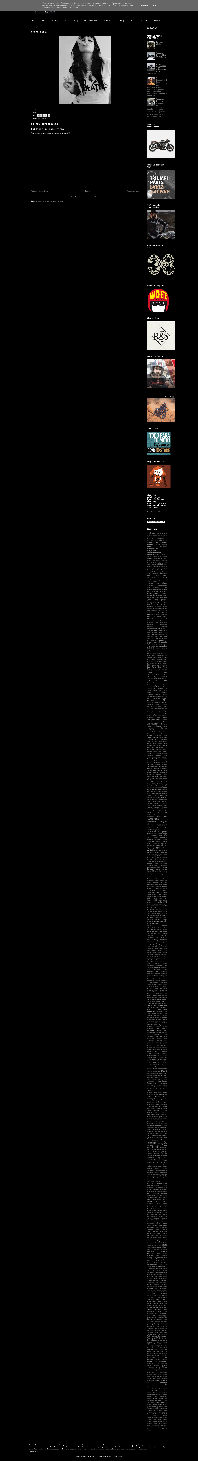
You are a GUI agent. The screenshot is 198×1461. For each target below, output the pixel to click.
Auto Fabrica (161, 583)
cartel (155, 687)
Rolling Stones (162, 1197)
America (161, 566)
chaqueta (151, 694)
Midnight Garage (152, 1057)
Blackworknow (151, 628)
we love (152, 1390)
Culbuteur (164, 734)
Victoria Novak (162, 1376)
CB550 (165, 690)
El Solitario (157, 789)
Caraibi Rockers (153, 683)
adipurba (164, 560)
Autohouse (152, 585)
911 (159, 554)
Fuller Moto (152, 832)
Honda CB (151, 888)
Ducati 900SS (162, 778)
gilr (163, 845)
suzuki (164, 1290)
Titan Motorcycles (159, 1340)
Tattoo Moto (163, 1307)
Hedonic (164, 871)
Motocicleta (152, 1081)
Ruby (160, 1208)
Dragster (159, 774)
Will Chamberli (162, 1394)
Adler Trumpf (151, 562)
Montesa (150, 1071)
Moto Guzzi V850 (161, 1077)
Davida (150, 751)
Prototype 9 (150, 1159)
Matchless (151, 1042)
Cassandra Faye (162, 688)
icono (160, 919)
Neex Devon (155, 1104)
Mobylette (164, 1061)
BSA (155, 654)
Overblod (164, 1127)
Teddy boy (162, 1311)
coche (165, 712)
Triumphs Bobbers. (160, 100)
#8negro (153, 533)
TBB (165, 1309)
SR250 (153, 1268)
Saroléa (158, 1218)
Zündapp (149, 1430)
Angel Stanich (162, 571)
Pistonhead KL (162, 1149)
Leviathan (151, 1003)
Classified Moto (161, 706)
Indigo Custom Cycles (155, 927)
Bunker (165, 661)
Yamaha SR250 (151, 1406)
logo (161, 1007)
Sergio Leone (152, 1233)
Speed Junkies (156, 1261)
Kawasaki (157, 967)
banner (150, 593)
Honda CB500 (156, 896)
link (165, 1005)
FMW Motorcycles (152, 813)
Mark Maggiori (158, 1038)
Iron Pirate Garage (160, 933)
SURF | (66, 21)
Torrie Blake (156, 1351)
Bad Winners (163, 589)
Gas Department (152, 835)
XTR (149, 1402)
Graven (149, 857)
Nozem (165, 1118)
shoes (165, 1239)
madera (164, 1024)
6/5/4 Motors (155, 540)
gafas (149, 834)
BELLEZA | (145, 21)
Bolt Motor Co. (153, 640)
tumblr (151, 1361)
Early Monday (158, 784)
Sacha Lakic (154, 1214)
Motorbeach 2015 (161, 1087)
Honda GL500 (162, 906)
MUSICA (157, 21)
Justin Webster (161, 960)
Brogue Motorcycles (154, 650)
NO (162, 1108)
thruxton (164, 1336)
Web (157, 1391)
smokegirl (152, 1253)
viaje (154, 1376)
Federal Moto (162, 805)
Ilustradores (153, 924)
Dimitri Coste (156, 762)
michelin (164, 1053)
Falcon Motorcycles (154, 801)
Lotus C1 (158, 1017)
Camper (164, 678)
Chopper (159, 78)
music (150, 1097)
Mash (165, 1040)
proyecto (157, 1159)
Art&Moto (150, 580)
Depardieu (158, 757)
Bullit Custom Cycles (153, 659)
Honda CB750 (152, 900)
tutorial (149, 1363)
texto (150, 1315)
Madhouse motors (155, 1026)
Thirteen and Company (157, 1332)
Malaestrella (150, 1032)
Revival (165, 1182)
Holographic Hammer (154, 886)
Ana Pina (158, 568)
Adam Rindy (158, 558)
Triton (157, 1355)
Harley (159, 867)
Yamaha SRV (163, 1408)
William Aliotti (153, 1396)
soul (149, 1259)
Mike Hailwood (162, 1057)
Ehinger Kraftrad (156, 787)
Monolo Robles (152, 1068)
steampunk (163, 1272)
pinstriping (163, 1147)
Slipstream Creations (160, 1249)
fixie (151, 811)
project (160, 1157)
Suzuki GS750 (152, 1295)
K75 (152, 961)
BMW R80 (159, 636)
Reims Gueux (152, 1176)
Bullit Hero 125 (152, 661)
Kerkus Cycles (151, 977)
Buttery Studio (162, 663)
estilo (158, 797)
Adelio (165, 558)
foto (165, 816)
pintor (149, 1149)
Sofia (159, 1255)
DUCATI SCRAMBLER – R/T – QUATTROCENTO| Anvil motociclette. (156, 69)
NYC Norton (151, 1121)
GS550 (165, 857)
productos (152, 1157)
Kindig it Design (160, 980)
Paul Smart (160, 1137)
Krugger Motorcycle (154, 986)
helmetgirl (151, 875)
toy (148, 1353)
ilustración (162, 921)
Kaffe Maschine (158, 961)
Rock (150, 1193)
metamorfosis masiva (157, 1051)
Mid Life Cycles (162, 1055)
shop (158, 1241)
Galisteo (153, 833)
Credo (165, 732)
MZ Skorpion (157, 1101)
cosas (149, 732)
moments (154, 1065)
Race (165, 1163)
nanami (164, 1101)
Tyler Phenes (156, 1363)
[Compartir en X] (44, 115)
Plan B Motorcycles (154, 1151)
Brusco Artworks (161, 651)
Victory (150, 1378)
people (149, 1141)
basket (150, 599)
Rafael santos (158, 1166)
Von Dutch (160, 1385)
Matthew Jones (152, 1044)
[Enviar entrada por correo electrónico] (34, 115)
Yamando (150, 1423)
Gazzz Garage (162, 835)
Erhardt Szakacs (158, 795)
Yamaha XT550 (152, 1419)
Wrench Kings (159, 1398)
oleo (156, 1127)
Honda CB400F (157, 894)
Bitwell (161, 619)
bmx (165, 636)
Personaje (152, 1143)
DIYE (163, 768)
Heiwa (159, 873)
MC (162, 1045)
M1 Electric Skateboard (154, 1021)
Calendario (151, 673)
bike (149, 615)
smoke (44, 118)
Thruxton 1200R (153, 1338)
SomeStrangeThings (161, 1257)
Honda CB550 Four (160, 898)
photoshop (152, 1145)
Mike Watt (156, 1059)
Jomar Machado (155, 954)
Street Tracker (155, 1282)
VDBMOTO (163, 1372)
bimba (165, 616)
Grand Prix (164, 856)
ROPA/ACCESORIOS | (91, 21)
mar (166, 1032)
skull (150, 1249)
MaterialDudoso (161, 1042)
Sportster (162, 1266)
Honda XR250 (157, 913)
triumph (151, 1359)
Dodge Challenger (153, 772)
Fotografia (153, 819)
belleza (150, 605)
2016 (165, 535)
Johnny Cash (162, 950)
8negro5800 (163, 546)
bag (154, 591)
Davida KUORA (158, 751)
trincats (149, 1355)
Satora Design (154, 1222)
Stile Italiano (159, 1276)
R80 (159, 1163)
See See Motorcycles (160, 1231)
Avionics (156, 587)
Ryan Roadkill (159, 1212)
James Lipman (155, 943)
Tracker (156, 1353)
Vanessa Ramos (155, 1371)
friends (155, 826)
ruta (153, 1212)
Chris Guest (159, 696)
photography (162, 1143)
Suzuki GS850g (162, 1295)
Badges (149, 591)
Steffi (149, 1274)
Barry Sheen (151, 597)
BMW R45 (158, 634)
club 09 (151, 710)
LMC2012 (153, 1007)
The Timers (157, 1330)
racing (160, 1165)
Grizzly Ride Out (157, 857)
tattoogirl (151, 1309)
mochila (150, 1062)
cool (161, 724)
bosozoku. (156, 646)
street (161, 1280)
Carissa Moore (162, 685)
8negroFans (152, 550)
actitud (150, 558)
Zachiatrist (164, 1425)
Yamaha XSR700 (152, 1417)
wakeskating (151, 1389)
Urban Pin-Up (161, 1367)
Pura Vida (164, 1159)
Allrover (156, 566)
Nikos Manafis (151, 1108)
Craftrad (155, 732)
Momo (160, 1065)
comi (159, 717)
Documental (158, 770)
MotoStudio (159, 1092)
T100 (165, 1297)
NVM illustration (162, 1120)
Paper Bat (159, 1133)
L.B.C (157, 988)
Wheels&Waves (152, 1394)
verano (165, 1374)
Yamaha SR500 (153, 1408)
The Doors (161, 1317)
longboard (151, 1011)
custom (156, 737)
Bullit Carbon (162, 657)
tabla (153, 1299)
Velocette (150, 1374)
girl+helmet (151, 850)
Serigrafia (164, 1233)
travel (165, 1353)
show (149, 1243)
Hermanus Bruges (155, 878)
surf (153, 1288)
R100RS (150, 1163)
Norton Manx (163, 1116)
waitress (164, 1387)
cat (161, 690)
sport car (155, 1266)
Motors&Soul (151, 1092)
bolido (161, 638)
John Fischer (152, 950)
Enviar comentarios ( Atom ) (90, 197)
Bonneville (163, 640)
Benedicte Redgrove (155, 606)
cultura (151, 735)
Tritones (164, 1357)
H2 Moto (155, 861)
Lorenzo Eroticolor (158, 1013)
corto (159, 730)
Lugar (165, 1019)
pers (165, 1141)
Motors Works (162, 1091)
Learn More (144, 5)
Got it (153, 5)
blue (162, 628)
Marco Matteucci (155, 1034)
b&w (165, 587)
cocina (149, 714)
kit (166, 980)
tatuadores (159, 1309)
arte (155, 580)
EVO (148, 799)
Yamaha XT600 (162, 1419)
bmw (157, 630)
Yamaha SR (162, 1404)
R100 (165, 1161)
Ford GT (164, 813)
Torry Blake (163, 1351)
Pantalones (151, 1133)
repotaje (158, 1180)
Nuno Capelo (152, 1120)
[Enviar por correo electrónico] (38, 115)
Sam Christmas (153, 1216)
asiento (164, 580)
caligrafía (157, 676)
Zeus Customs (152, 1427)
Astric (150, 582)
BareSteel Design (161, 595)
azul (162, 587)
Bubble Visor (151, 655)
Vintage (163, 1383)
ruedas (165, 1208)
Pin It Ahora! (35, 110)
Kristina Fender (162, 984)
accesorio (154, 556)
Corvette (164, 730)
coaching (159, 712)
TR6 (152, 1353)
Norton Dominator (161, 1114)
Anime (151, 575)
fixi (148, 811)
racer (155, 1165)
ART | (75, 21)
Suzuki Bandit (152, 1292)
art (165, 578)
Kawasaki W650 (154, 971)
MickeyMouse (152, 1055)
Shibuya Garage (152, 1237)
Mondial (164, 1065)
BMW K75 (150, 632)
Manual (162, 1032)
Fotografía (153, 822)
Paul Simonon (151, 1137)
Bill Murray (158, 616)
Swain (159, 1297)
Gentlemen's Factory (159, 841)
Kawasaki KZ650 (160, 969)
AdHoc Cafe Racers (154, 560)
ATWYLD (157, 582)
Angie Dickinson (153, 573)
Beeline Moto (157, 603)
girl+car (164, 848)
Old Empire (158, 1125)
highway (156, 882)
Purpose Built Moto (155, 1161)
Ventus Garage (158, 1374)
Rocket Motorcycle (153, 1195)
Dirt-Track (151, 764)
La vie (153, 993)
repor (153, 1180)
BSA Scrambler (162, 653)
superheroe (150, 1286)
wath (148, 1390)
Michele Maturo (154, 1053)
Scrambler (151, 1227)
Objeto (160, 1121)
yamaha (164, 1402)
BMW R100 (151, 634)
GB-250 (150, 837)
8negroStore (152, 554)
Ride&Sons (155, 1189)
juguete (154, 958)
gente (157, 837)
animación (163, 573)
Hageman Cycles (153, 863)
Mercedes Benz (152, 1049)
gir (154, 848)
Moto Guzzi (158, 1075)
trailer (161, 1353)
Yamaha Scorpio (152, 1404)
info (148, 929)
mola (148, 1065)
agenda (149, 564)
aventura (150, 587)
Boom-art (155, 644)
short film (164, 1241)
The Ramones (159, 1328)
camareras (150, 678)
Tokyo (159, 1342)
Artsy (159, 580)
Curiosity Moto (161, 735)
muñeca (156, 1094)
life (155, 1005)
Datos (164, 745)
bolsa (165, 638)
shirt (160, 1239)
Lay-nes (153, 997)
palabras (158, 1131)
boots (161, 644)
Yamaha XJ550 (151, 1412)
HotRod (164, 915)
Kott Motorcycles (153, 982)
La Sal (157, 992)
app (157, 578)
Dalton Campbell (152, 743)
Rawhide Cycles (159, 1172)
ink (152, 930)
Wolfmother (163, 1396)
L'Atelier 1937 (163, 988)
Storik (156, 1278)
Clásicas (151, 704)
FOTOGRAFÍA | (108, 21)
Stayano (157, 1272)
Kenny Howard (162, 975)
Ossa (159, 1127)
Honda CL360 (162, 900)
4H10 (157, 539)
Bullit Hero (163, 659)
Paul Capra (154, 1135)
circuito (164, 702)
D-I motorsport (162, 741)
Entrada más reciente (39, 191)
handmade (164, 865)
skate (164, 1245)
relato (160, 1176)
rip (161, 1189)
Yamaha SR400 (161, 1406)
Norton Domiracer (153, 1116)
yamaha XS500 (152, 1415)
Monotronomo (162, 1068)
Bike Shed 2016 (162, 614)
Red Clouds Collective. (160, 1174)
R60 (155, 1163)
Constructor (153, 724)
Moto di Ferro (159, 1073)
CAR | (44, 21)
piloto (149, 1147)
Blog (158, 628)
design (164, 757)
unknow (158, 1365)
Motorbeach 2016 (153, 1089)
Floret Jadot (163, 811)
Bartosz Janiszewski (161, 597)
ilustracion (152, 921)
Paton (149, 1135)
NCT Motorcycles (158, 1102)
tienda (161, 1338)
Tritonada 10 (155, 1357)
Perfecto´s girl (158, 1141)
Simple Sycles (162, 1243)
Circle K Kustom (154, 702)
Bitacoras (152, 619)
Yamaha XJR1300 (161, 1412)
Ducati (160, 776)
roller (156, 1197)
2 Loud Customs (158, 535)
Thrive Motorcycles (154, 1336)
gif (154, 845)
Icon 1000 (154, 919)
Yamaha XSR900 (162, 1417)
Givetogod (151, 852)
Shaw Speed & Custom (159, 1235)
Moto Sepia (162, 1079)
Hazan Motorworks (154, 871)
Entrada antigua (132, 191)
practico (164, 1155)
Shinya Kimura (152, 1239)
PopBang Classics (154, 1153)
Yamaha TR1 (152, 1410)
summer (164, 1284)
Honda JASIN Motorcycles (155, 908)
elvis (154, 793)
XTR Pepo (156, 1402)
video (158, 1380)
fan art (164, 801)
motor (165, 1085)
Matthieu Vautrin (162, 1044)
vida (155, 1378)
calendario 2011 (161, 672)
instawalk (163, 931)
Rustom (160, 1210)
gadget (164, 832)
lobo (158, 1007)
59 (162, 539)
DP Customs (163, 772)
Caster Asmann (153, 690)
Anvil (159, 575)
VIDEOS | (132, 21)
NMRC (158, 1108)
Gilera (158, 845)
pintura (154, 1149)
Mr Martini (150, 1094)
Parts (165, 1133)
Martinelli (160, 1040)
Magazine (152, 1030)
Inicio (87, 191)
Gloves (158, 852)
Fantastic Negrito (154, 803)
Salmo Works (163, 1214)
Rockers (164, 1193)
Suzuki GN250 (162, 1292)
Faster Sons (152, 805)
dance (160, 743)
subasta (158, 1284)
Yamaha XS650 (162, 1415)
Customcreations (154, 739)
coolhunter (159, 726)
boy (165, 646)
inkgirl (149, 931)
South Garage (157, 1259)
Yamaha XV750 (162, 1421)
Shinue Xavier (162, 1237)
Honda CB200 (157, 890)
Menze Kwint (163, 1047)
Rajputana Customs (161, 1170)
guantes (160, 859)
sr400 (157, 1268)
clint (148, 708)
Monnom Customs (161, 1066)
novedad (150, 1118)
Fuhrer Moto (163, 830)
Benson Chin (163, 608)
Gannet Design (162, 834)
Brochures (164, 648)
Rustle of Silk (152, 1210)
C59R (149, 665)
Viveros (154, 1385)
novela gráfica (158, 1118)
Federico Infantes (154, 807)
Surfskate (159, 1290)
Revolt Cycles (158, 1185)
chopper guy (151, 696)
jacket (156, 941)
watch (165, 1389)
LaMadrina (160, 993)
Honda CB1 (159, 888)
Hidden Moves (160, 880)
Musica (158, 1097)
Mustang (150, 1099)
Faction (164, 799)
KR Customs (163, 982)
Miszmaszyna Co (154, 1061)
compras (164, 719)
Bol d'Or (155, 638)
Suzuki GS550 (162, 1294)
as (162, 580)
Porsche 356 (151, 1155)
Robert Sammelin (162, 1191)
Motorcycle (154, 1091)
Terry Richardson (161, 1313)
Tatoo (161, 1305)
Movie (165, 1092)
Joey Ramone (163, 948)
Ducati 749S (154, 778)
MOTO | (34, 21)
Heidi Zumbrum (152, 873)
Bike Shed (154, 614)
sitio (160, 1245)
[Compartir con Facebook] (46, 115)
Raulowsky (150, 1172)
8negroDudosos (152, 548)
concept (155, 722)
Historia (151, 884)
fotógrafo (152, 824)
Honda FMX (163, 904)
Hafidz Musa (163, 861)
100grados (160, 533)
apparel (161, 578)
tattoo (156, 1307)
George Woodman (154, 843)
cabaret (154, 665)
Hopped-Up (153, 915)
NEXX (165, 1106)
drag (154, 774)
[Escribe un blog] (41, 115)
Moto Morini (152, 1079)
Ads (157, 562)
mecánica (156, 1047)
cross (158, 734)
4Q (160, 539)
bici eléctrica (157, 612)
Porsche (164, 1153)
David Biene (159, 747)
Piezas (164, 1145)
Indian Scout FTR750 (160, 926)
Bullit (155, 657)
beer (162, 603)
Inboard (161, 923)
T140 (149, 1299)
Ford (160, 813)
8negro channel (154, 542)
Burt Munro (151, 663)
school (159, 1223)
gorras (149, 856)
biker (150, 616)
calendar (164, 671)
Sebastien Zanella (154, 1229)
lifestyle (160, 1005)
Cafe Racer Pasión (154, 671)
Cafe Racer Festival (160, 669)
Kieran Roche (159, 978)
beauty (150, 603)
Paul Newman (162, 1135)
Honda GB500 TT (152, 906)
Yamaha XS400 (152, 1414)
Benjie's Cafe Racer (153, 608)
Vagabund (156, 1369)
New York (159, 1106)
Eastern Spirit (160, 786)
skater (159, 1247)
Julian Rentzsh (162, 958)
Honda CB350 (157, 892)
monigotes (151, 1066)
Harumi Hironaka (161, 869)
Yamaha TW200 (162, 1410)
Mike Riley (150, 1059)
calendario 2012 (154, 675)
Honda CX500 (162, 902)
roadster (164, 1189)
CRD (161, 732)
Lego (158, 1001)
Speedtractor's (153, 1264)
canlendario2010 (155, 681)
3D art (154, 539)
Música (165, 1096)
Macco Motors (160, 1023)
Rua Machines (152, 1208)
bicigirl (164, 613)
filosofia (164, 809)
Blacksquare (154, 626)
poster (158, 1155)
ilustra (165, 919)
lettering (164, 1001)
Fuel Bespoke (152, 828)
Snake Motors (162, 1253)
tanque (150, 1303)
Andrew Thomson (161, 570)
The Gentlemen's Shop (160, 1319)
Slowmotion (154, 1251)
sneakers (151, 1255)
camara (164, 677)
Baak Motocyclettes (153, 589)
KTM (153, 988)
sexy (149, 1235)
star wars (157, 1270)
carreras (149, 687)
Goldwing (164, 852)
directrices (164, 762)
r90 (162, 1163)
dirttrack (158, 764)
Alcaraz (154, 564)
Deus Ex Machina (155, 759)
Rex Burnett (159, 1187)
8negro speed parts (157, 545)
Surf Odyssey (159, 1288)
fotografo (163, 822)
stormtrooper (163, 1278)
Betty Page (157, 610)
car (165, 681)
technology (152, 1311)
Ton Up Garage (154, 1346)
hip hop (164, 882)
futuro (159, 831)
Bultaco (160, 661)
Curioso (150, 737)
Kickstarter (159, 977)
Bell (165, 603)
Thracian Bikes (162, 1334)
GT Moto (150, 859)
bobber (149, 638)
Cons (165, 722)
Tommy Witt (158, 1344)
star (149, 1270)
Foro (160, 816)
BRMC (158, 648)
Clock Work (163, 708)
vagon (162, 1369)
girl (39, 118)
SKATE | (55, 21)
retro (153, 1182)
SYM (162, 1297)
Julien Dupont (151, 960)
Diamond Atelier (153, 761)
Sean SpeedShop (161, 1227)
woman (150, 1398)
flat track (156, 811)
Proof (165, 1157)
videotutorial (153, 1383)
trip (153, 1355)
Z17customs (156, 1425)
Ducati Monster (154, 780)
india (165, 923)
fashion (164, 803)
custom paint (163, 737)
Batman (150, 601)
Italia (156, 939)
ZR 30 (164, 1429)
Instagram (156, 931)
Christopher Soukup (160, 698)
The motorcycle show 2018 (156, 1323)
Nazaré (149, 1102)
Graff (153, 856)
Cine (165, 700)
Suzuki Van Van (152, 1297)
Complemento (154, 719)
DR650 (149, 774)
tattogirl (150, 1307)
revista (159, 1182)
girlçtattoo (160, 850)
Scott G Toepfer (152, 1225)
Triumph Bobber (161, 1359)
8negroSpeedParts (154, 552)
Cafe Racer (152, 667)
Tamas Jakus (162, 1301)
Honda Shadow (156, 909)
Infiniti (165, 927)
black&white (163, 622)
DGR (165, 759)
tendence (151, 1313)
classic (158, 704)
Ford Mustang (155, 814)
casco (154, 688)
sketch (164, 1247)
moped (155, 1071)
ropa (149, 1199)
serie (159, 1233)
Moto (164, 1071)
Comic (164, 717)
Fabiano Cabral (157, 799)
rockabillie (157, 1193)
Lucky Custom (158, 1019)
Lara (160, 995)
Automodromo (162, 585)
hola (157, 884)
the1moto (164, 1330)
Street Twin (163, 1282)
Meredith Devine (162, 1049)
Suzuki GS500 (152, 1294)
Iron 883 (150, 933)
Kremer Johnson (152, 984)
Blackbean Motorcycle (157, 624)
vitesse (149, 1385)
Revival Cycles (152, 1183)
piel (159, 1145)
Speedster (164, 1263)
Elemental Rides (156, 791)
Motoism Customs (157, 1085)
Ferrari (154, 809)
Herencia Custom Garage (157, 877)
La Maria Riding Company (156, 990)
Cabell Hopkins (162, 665)
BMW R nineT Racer (160, 632)
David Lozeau (163, 749)
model (155, 1063)
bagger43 (159, 591)
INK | (121, 21)
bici (163, 610)
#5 (148, 533)
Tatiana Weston (152, 1305)
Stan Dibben (163, 1268)
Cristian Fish (151, 734)
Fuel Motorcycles (153, 830)
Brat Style (151, 648)
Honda (164, 886)
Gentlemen (163, 837)
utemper (150, 1369)
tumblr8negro (161, 1361)
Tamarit (158, 1299)
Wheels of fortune (160, 1392)
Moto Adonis (151, 1073)
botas (162, 646)
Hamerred (157, 865)
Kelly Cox (155, 975)
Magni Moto (162, 1030)
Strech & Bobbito (153, 1280)
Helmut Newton (161, 875)
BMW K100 (163, 630)
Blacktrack (164, 626)
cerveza (151, 692)
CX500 (156, 741)
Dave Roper (151, 747)
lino (148, 1007)
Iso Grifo (161, 937)
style (150, 1284)
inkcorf (165, 929)
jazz (148, 945)
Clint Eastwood (155, 708)
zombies (158, 1429)
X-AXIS (160, 1400)
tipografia (150, 1340)
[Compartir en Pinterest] (49, 115)
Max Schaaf (157, 1045)
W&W (158, 1387)
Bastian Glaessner (160, 599)
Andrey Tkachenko (152, 571)
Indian (150, 926)
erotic (153, 797)
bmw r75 (150, 636)
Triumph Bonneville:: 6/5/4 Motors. (161, 55)
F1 (151, 799)
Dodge (165, 770)
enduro (159, 793)
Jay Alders (163, 943)
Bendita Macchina (160, 604)
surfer (165, 1288)
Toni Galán (160, 1349)
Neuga (162, 1104)
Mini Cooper (163, 1059)
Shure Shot (154, 1243)
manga (156, 1032)
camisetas (158, 679)
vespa (149, 1376)
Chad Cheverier (161, 692)
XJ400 (165, 1400)
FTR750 (161, 826)
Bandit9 (164, 591)
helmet (164, 873)
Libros (150, 1005)
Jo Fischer (155, 948)
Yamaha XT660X (152, 1421)
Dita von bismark (156, 768)
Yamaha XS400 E (162, 1414)
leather (159, 999)
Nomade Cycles (160, 1110)
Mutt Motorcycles (159, 1099)
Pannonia (164, 1131)
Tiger (165, 1338)
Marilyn (160, 1036)
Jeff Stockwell (157, 946)
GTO (155, 859)
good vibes (151, 854)
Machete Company (154, 1025)
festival (159, 809)
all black (160, 564)
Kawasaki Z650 (156, 973)
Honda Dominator (153, 904)
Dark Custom (157, 745)
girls (165, 850)
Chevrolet (158, 694)
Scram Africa (162, 1225)
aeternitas (163, 562)
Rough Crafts (157, 1199)
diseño (164, 764)
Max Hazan (150, 1045)
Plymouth (164, 1151)
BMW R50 (164, 634)
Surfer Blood (151, 1290)
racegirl (150, 1165)
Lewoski (157, 1003)
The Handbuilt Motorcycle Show (157, 1321)
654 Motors (162, 540)
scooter (164, 1224)
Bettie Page (150, 610)
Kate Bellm (158, 965)
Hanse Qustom (152, 867)
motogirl (156, 1083)
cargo (155, 685)
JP (162, 956)
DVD (158, 782)
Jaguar (160, 941)
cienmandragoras (155, 700)
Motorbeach (151, 1087)
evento (164, 797)
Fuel (165, 826)
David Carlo (155, 749)
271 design (152, 537)
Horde (159, 915)
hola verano (163, 884)
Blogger (120, 1456)
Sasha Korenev (161, 1220)
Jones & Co (156, 956)
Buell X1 (159, 655)
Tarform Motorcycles (160, 1303)
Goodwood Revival (161, 854)
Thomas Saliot (152, 1334)
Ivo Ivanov (161, 939)
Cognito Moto (158, 714)
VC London (156, 1372)
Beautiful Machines (160, 601)
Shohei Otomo (151, 1241)
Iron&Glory (154, 935)
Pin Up (156, 1147)
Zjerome (161, 1427)
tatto (165, 1305)
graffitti (158, 856)
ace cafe (164, 556)
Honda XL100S (158, 911)
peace (158, 1139)
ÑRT (156, 1121)
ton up (165, 1344)
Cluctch (159, 710)
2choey (160, 537)
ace (160, 556)
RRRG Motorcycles (161, 1207)
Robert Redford (152, 1191)
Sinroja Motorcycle (153, 1245)
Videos (164, 1380)
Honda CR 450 (152, 902)
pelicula (164, 1139)
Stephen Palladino (157, 1274)
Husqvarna (151, 917)
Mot (159, 1071)
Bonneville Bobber (153, 642)
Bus (156, 663)
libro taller (163, 1003)
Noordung (151, 1112)
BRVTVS (150, 653)
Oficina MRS (160, 1123)
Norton (158, 1112)
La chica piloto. (159, 43)
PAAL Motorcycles (155, 1129)
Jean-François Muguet (157, 945)
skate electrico (152, 1247)
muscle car (163, 1094)
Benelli (165, 606)
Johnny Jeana (152, 952)
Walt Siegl (159, 1389)
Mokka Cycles (162, 1062)
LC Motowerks (161, 997)
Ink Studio (158, 929)
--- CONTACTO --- (153, 511)
